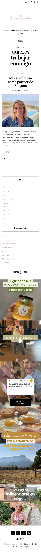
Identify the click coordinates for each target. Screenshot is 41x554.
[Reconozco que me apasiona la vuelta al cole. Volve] (20, 340)
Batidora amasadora (9, 240)
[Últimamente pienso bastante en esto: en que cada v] (20, 505)
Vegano (4, 218)
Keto (3, 188)
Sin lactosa (6, 214)
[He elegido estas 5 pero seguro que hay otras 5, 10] (20, 381)
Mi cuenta (20, 539)
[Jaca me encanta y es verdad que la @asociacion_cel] (20, 464)
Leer (7, 152)
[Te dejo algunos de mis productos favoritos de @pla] (20, 299)
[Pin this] (5, 158)
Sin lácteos (6, 211)
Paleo (4, 195)
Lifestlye (20, 74)
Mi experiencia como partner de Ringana (20, 82)
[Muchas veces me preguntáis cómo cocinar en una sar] (20, 422)
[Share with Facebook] (3, 158)
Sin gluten (5, 203)
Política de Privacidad (30, 544)
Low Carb (5, 192)
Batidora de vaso (8, 247)
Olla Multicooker (8, 259)
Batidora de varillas (9, 244)
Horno (4, 251)
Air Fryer (5, 236)
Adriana (26, 90)
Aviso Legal (24, 547)
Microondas (6, 263)
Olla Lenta (5, 255)
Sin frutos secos (7, 199)
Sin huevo (5, 207)
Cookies (16, 547)
